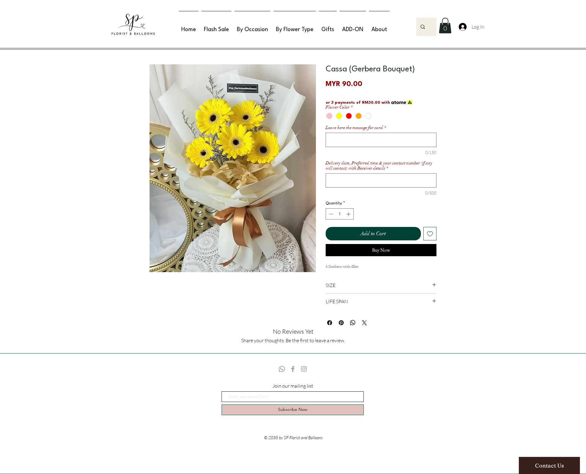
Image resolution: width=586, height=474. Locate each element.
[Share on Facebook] (329, 322)
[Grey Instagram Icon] (304, 369)
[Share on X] (364, 322)
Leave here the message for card (356, 127)
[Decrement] (330, 214)
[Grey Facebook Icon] (293, 369)
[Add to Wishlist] (430, 233)
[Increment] (349, 214)
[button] (445, 25)
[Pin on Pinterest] (341, 322)
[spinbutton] (339, 214)
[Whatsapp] (282, 369)
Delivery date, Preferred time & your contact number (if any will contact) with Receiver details (379, 165)
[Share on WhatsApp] (352, 322)
